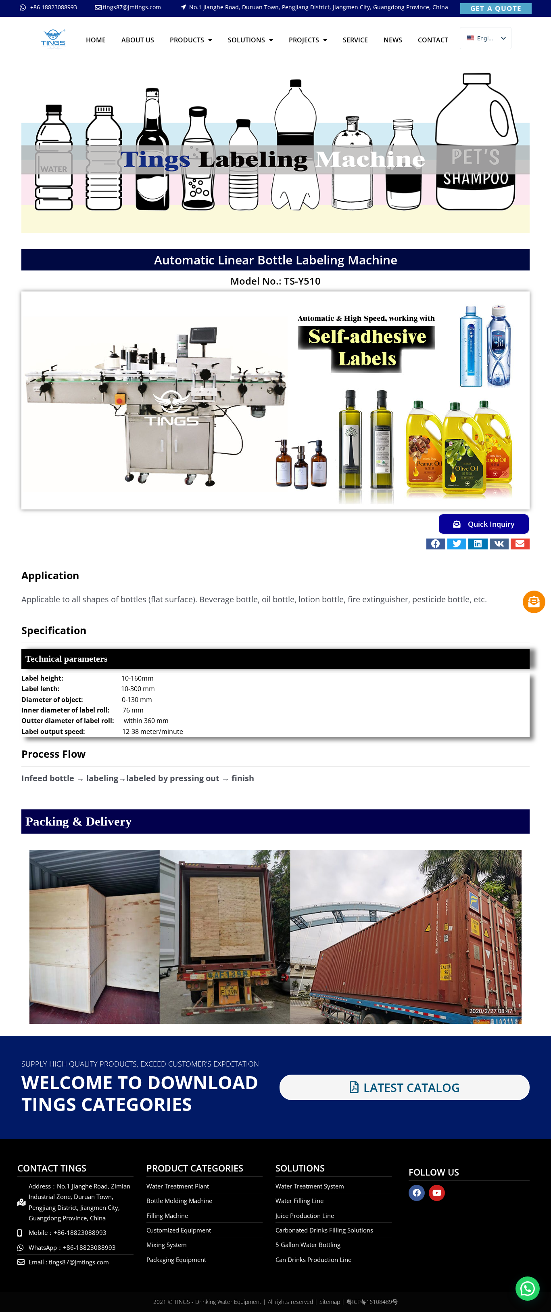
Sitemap (329, 1302)
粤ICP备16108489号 (372, 1302)
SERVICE (355, 40)
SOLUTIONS (246, 40)
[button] (435, 544)
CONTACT (433, 40)
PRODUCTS (187, 40)
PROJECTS (304, 40)
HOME (96, 40)
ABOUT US (137, 40)
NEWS (393, 40)
